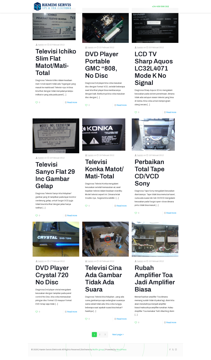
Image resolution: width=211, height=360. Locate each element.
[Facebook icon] (170, 349)
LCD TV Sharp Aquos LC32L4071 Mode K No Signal (154, 68)
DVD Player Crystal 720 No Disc (51, 275)
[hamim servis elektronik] (52, 6)
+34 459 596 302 (160, 6)
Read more (72, 102)
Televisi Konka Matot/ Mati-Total (104, 169)
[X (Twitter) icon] (173, 349)
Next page (117, 334)
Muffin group (98, 350)
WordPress (121, 350)
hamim (41, 45)
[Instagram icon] (176, 349)
